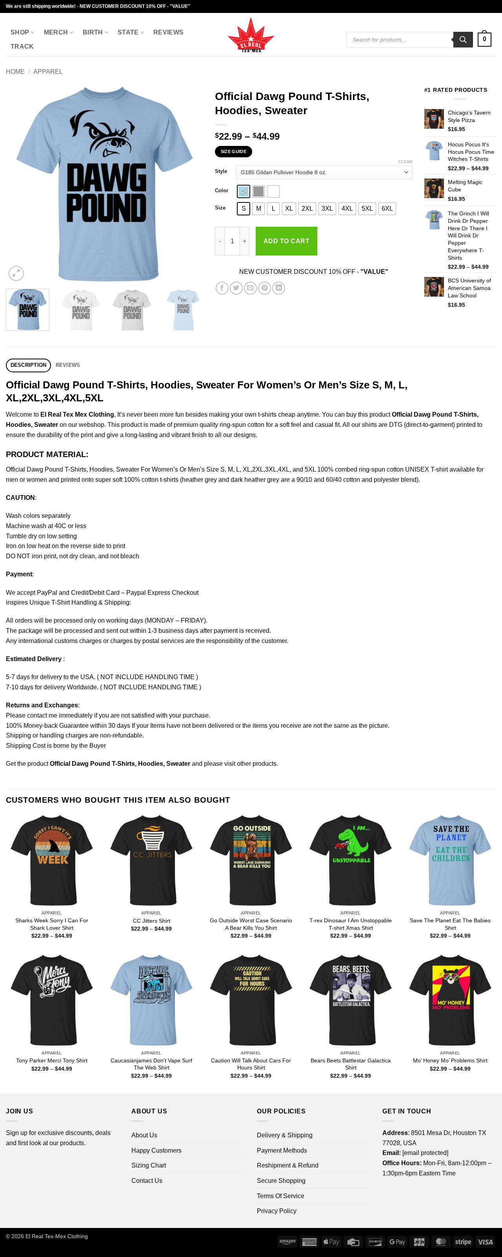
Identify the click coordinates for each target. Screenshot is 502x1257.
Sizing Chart (148, 1165)
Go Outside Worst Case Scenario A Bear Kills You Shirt (251, 924)
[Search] (463, 39)
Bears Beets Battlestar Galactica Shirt (351, 1064)
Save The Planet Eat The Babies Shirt (450, 924)
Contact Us (146, 1180)
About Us (144, 1135)
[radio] (243, 191)
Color (221, 190)
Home (15, 71)
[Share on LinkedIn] (278, 288)
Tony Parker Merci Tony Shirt (51, 1060)
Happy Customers (156, 1150)
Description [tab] (29, 365)
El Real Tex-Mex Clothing (56, 1236)
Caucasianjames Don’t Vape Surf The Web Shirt (151, 1064)
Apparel (48, 71)
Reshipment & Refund (287, 1165)
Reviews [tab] (68, 365)
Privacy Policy (276, 1211)
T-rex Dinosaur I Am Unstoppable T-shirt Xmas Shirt (350, 924)
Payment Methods (282, 1150)
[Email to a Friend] (250, 288)
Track (22, 46)
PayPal (47, 592)
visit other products (250, 763)
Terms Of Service (280, 1196)
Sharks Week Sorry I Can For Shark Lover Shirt (51, 924)
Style (221, 171)
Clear (405, 161)
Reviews (168, 32)
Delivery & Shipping (285, 1135)
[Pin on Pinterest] (264, 288)
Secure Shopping (281, 1180)
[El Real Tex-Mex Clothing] (251, 34)
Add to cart (286, 241)
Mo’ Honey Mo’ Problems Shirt (450, 1060)
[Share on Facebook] (222, 288)
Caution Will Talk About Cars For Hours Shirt (251, 1064)
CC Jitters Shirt (151, 921)
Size (220, 208)
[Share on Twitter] (236, 288)
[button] (484, 40)
